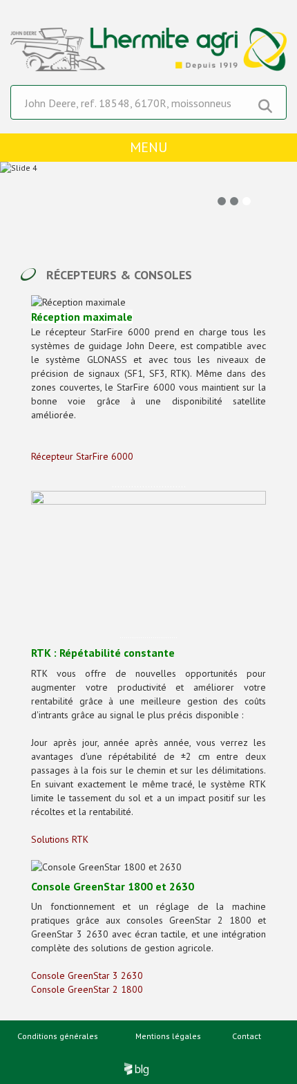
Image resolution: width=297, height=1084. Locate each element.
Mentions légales (168, 1036)
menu (148, 147)
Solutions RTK (59, 839)
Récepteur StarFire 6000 (82, 456)
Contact (246, 1036)
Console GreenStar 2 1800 (87, 989)
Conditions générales (57, 1036)
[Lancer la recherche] (265, 103)
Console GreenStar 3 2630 (87, 975)
